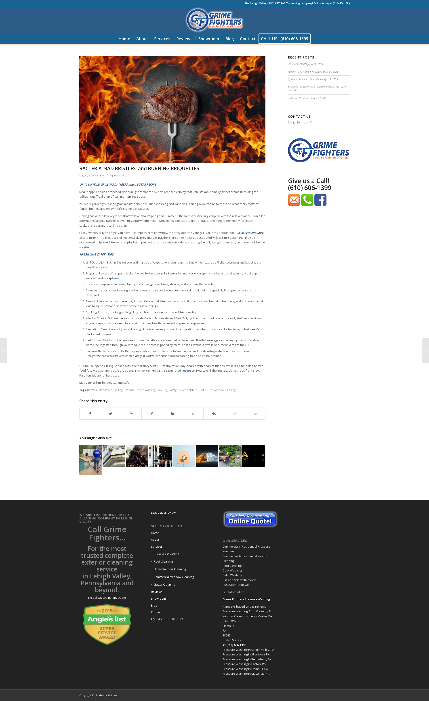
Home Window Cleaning (170, 569)
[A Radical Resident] (253, 456)
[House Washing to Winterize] (114, 456)
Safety (173, 390)
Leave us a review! (163, 513)
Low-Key (162, 390)
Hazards (129, 390)
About (155, 540)
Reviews (156, 592)
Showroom (158, 598)
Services (157, 546)
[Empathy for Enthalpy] (183, 456)
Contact (156, 612)
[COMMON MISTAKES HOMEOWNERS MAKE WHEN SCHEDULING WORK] (230, 456)
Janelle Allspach (121, 175)
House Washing (146, 390)
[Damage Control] (160, 456)
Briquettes (105, 390)
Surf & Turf (205, 390)
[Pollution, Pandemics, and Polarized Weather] (207, 456)
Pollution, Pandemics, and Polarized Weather (311, 86)
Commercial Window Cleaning (174, 577)
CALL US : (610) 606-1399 (167, 619)
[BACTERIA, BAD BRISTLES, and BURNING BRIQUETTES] (172, 109)
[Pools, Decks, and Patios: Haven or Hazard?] (90, 460)
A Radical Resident (298, 98)
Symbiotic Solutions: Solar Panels (305, 79)
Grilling (118, 390)
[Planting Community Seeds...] (137, 456)
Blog (102, 175)
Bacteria (92, 390)
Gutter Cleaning (164, 584)
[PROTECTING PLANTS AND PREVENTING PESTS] (3, 350)
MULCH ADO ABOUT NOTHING (305, 71)
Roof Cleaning (163, 561)
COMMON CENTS (297, 64)
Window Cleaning (225, 390)
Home (155, 533)
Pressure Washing (166, 554)
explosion (113, 278)
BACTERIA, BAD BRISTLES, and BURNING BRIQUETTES (139, 168)
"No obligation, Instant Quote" (107, 598)
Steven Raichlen (188, 390)
